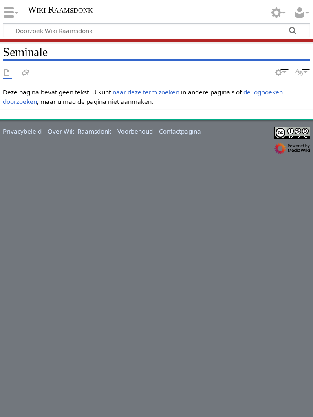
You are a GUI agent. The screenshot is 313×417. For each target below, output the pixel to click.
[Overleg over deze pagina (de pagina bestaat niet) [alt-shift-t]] (25, 73)
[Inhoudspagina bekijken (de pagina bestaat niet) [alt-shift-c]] (7, 73)
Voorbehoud (135, 131)
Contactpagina (180, 131)
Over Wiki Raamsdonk (79, 131)
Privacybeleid (22, 131)
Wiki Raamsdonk (60, 9)
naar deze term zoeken (145, 92)
